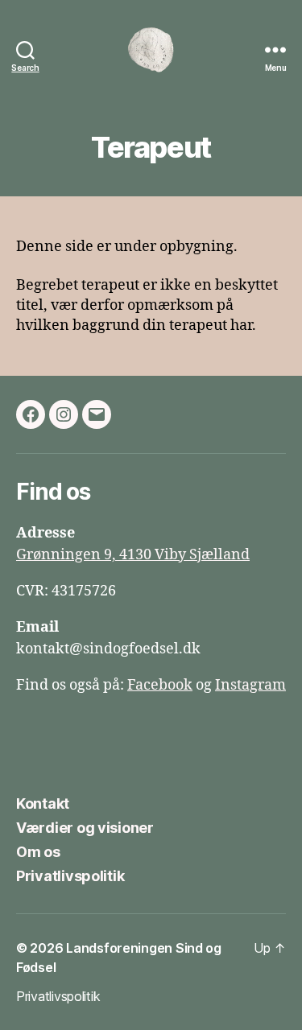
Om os (38, 851)
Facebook (159, 685)
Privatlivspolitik (70, 875)
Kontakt (42, 803)
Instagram (250, 685)
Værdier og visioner (85, 827)
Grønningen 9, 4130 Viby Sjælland (133, 555)
